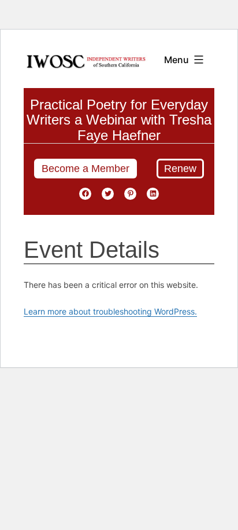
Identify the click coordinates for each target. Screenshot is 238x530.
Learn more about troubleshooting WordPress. (110, 311)
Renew (180, 168)
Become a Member (85, 168)
